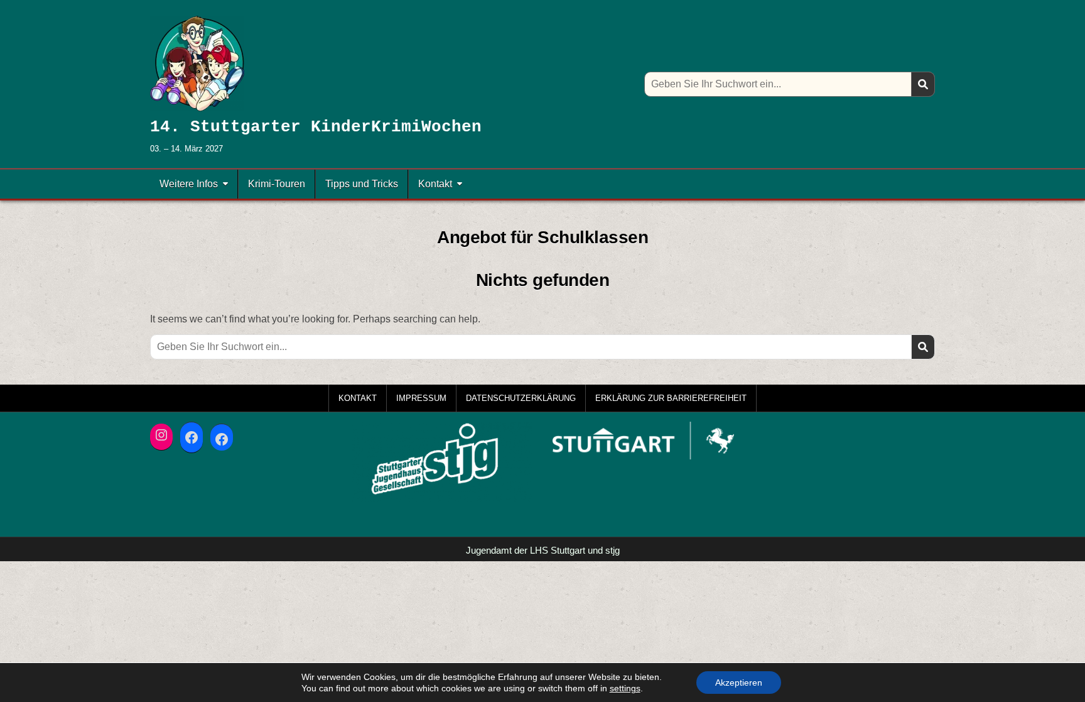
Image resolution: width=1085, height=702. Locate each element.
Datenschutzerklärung (521, 398)
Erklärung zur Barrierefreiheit (671, 398)
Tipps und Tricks (361, 183)
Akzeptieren (738, 682)
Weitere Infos (188, 183)
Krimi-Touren (276, 183)
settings (625, 688)
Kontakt (435, 183)
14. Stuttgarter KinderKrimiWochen (316, 127)
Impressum (421, 398)
